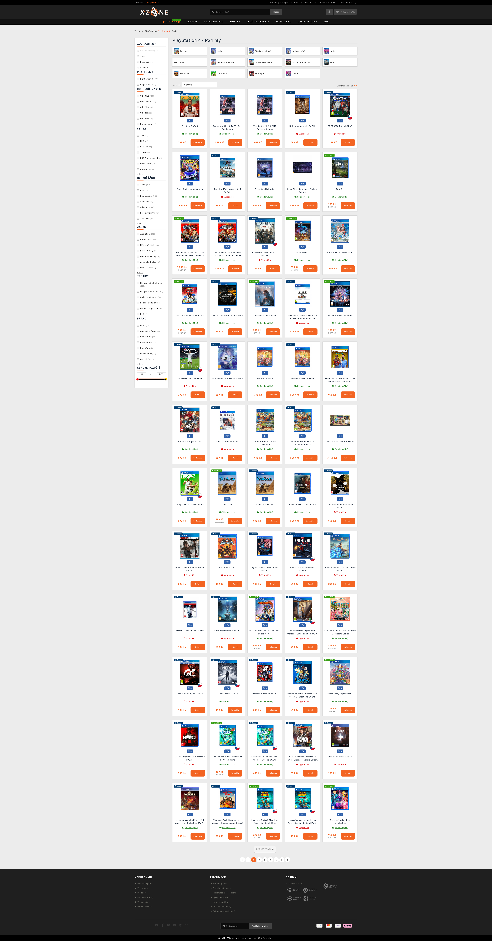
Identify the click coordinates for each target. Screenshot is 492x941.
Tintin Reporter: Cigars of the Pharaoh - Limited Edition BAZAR (302, 632)
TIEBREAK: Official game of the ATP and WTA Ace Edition (340, 380)
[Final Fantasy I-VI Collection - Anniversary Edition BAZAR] (302, 294)
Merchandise (283, 22)
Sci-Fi (145, 152)
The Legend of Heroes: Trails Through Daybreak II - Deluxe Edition (190, 254)
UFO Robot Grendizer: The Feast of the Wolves (264, 632)
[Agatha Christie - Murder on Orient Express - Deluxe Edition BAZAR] (302, 735)
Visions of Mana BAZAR (302, 378)
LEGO (145, 325)
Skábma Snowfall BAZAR (340, 757)
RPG (144, 190)
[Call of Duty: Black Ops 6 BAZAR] (227, 294)
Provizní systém (220, 902)
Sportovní (147, 218)
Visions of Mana (265, 378)
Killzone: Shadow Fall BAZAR (190, 631)
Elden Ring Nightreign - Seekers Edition (302, 190)
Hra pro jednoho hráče (151, 284)
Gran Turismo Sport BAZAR (190, 694)
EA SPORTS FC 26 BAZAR (340, 126)
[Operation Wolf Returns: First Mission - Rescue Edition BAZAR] (227, 798)
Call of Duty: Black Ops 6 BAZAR (227, 315)
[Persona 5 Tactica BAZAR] (265, 672)
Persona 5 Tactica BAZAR (265, 694)
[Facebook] (163, 925)
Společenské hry (307, 22)
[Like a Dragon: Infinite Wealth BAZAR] (340, 483)
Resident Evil (148, 342)
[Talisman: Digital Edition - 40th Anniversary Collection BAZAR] (189, 798)
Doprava (294, 3)
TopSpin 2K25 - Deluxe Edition (190, 504)
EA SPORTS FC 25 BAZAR (190, 378)
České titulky (148, 239)
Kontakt (273, 3)
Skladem (144, 67)
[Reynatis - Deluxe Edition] (340, 294)
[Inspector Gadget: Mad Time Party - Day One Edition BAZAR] (302, 798)
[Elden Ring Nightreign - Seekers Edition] (302, 168)
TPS (144, 135)
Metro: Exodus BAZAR (227, 694)
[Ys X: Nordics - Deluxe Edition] (340, 231)
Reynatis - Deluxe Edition (340, 315)
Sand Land (227, 504)
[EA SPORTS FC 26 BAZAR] (340, 105)
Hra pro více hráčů (151, 291)
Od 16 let (146, 118)
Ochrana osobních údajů (224, 911)
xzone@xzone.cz (149, 3)
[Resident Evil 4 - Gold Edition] (302, 483)
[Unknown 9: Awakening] (265, 294)
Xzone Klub (306, 3)
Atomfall (340, 189)
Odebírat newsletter (260, 926)
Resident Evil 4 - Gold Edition (302, 504)
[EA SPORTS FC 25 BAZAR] (189, 357)
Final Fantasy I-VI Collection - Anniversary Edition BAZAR (302, 317)
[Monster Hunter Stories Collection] (265, 420)
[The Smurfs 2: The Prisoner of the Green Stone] (227, 735)
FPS (144, 141)
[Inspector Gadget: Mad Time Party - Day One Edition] (265, 798)
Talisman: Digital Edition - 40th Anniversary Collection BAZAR (189, 821)
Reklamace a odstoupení (224, 893)
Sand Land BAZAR (265, 504)
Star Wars (146, 348)
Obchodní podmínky (222, 907)
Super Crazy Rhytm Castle (340, 694)
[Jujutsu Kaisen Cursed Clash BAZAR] (265, 546)
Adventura (147, 207)
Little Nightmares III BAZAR (302, 126)
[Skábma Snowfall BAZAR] (340, 735)
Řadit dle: (177, 85)
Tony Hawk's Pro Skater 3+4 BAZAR (227, 190)
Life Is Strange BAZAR (227, 441)
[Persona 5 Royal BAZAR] (189, 420)
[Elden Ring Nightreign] (265, 168)
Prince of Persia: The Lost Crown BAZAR (340, 569)
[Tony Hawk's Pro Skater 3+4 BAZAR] (227, 168)
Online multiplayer (150, 297)
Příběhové (147, 169)
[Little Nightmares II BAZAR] (227, 609)
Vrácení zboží (143, 902)
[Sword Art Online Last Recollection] (340, 798)
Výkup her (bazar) (348, 3)
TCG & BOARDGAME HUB (325, 3)
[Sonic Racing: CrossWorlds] (189, 168)
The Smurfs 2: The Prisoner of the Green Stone (227, 758)
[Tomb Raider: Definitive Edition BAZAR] (189, 546)
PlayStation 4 (149, 79)
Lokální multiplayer (151, 303)
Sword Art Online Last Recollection (340, 821)
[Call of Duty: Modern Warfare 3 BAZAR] (189, 735)
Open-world (147, 164)
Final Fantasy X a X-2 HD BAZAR (227, 378)
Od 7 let (146, 113)
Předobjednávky (149, 51)
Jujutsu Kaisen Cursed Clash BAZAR (265, 569)
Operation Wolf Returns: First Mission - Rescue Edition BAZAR (227, 821)
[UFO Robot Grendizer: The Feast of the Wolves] (265, 609)
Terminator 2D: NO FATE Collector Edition (264, 127)
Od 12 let (146, 107)
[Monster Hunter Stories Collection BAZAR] (302, 420)
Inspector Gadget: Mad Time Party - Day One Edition (265, 821)
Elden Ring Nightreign (265, 189)
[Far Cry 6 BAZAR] (189, 105)
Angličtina (147, 234)
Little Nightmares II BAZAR (227, 631)
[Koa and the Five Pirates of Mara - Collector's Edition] (340, 609)
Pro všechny (148, 124)
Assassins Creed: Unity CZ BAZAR (265, 254)
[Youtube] (175, 925)
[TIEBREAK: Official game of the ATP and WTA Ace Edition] (340, 357)
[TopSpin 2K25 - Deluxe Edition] (189, 483)
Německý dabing (150, 256)
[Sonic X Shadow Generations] (189, 294)
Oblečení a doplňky (258, 22)
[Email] (156, 925)
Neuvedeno (148, 101)
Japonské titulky (150, 262)
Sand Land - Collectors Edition (340, 441)
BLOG (326, 22)
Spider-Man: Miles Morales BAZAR (302, 569)
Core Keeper (302, 252)
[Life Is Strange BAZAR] (227, 420)
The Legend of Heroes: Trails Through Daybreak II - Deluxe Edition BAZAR (227, 254)
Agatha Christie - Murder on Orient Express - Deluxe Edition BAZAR (302, 759)
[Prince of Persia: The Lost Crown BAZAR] (340, 546)
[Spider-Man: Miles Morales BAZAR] (302, 546)
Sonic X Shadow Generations (190, 315)
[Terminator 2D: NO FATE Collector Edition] (265, 105)
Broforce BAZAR (227, 567)
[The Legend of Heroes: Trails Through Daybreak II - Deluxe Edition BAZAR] (227, 231)
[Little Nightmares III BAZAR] (302, 105)
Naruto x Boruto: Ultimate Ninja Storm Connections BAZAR (302, 695)
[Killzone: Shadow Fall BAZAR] (189, 609)
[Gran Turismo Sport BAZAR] (189, 672)
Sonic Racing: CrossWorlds (190, 189)
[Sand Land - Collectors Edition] (340, 420)
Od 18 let (147, 96)
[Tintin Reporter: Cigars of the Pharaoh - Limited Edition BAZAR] (302, 609)
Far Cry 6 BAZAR (190, 126)
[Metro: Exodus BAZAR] (227, 672)
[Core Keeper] (302, 231)
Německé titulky (150, 245)
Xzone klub (142, 888)
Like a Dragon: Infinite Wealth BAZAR (340, 506)
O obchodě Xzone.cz (222, 888)
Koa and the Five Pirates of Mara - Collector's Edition (340, 632)
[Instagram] (181, 925)
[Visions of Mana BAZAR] (302, 357)
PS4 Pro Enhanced (151, 158)
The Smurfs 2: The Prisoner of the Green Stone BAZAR (265, 758)
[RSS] (187, 925)
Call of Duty (148, 337)
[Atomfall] (340, 168)
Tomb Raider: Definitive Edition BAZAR (189, 569)
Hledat (276, 12)
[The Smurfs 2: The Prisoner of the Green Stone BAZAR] (265, 735)
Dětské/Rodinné (150, 213)
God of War (147, 359)
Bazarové (147, 62)
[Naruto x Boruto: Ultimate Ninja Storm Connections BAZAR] (302, 672)
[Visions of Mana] (265, 357)
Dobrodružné (149, 196)
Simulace (146, 201)
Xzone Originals (213, 22)
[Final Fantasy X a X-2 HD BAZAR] (227, 357)
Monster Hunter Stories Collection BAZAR (302, 443)
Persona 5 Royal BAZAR (189, 441)
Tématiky (235, 22)
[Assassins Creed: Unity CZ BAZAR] (265, 231)
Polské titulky (148, 251)
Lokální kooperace (151, 308)
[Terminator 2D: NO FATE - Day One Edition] (227, 105)
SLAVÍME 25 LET (296, 884)
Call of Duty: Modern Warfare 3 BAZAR (190, 758)
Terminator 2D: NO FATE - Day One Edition (227, 127)
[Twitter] (169, 925)
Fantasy (146, 147)
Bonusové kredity (145, 897)
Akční (145, 185)
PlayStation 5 (148, 84)
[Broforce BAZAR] (227, 546)
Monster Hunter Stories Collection (265, 443)
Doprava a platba (145, 884)
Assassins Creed (150, 331)
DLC (143, 314)
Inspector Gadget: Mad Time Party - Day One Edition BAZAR (302, 821)
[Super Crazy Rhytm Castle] (340, 672)
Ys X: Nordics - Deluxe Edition (340, 252)
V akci (145, 56)
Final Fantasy (148, 354)
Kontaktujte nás (220, 884)
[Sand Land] (227, 483)
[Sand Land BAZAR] (265, 483)
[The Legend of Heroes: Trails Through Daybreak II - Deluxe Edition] (189, 231)
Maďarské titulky (150, 268)
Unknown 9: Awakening (265, 315)
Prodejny (284, 3)
